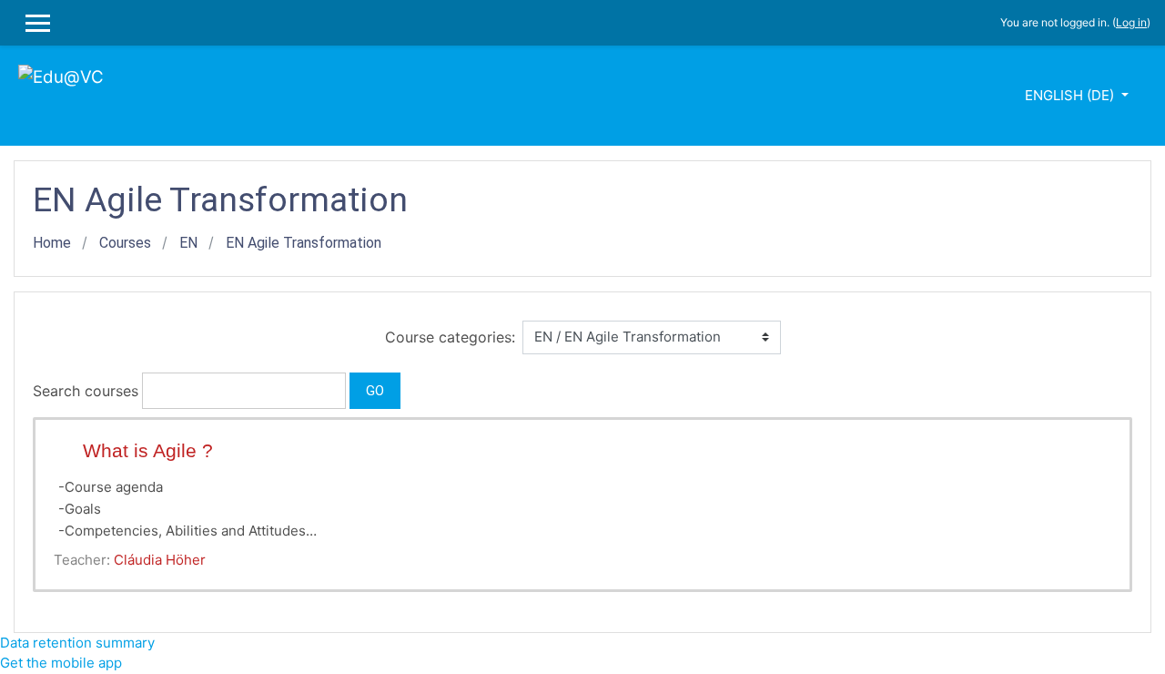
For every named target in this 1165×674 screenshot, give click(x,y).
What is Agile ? (148, 450)
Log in (1131, 22)
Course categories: (450, 337)
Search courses (85, 391)
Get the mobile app (61, 662)
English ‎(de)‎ (1071, 95)
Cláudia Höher (160, 559)
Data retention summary (77, 642)
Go (375, 391)
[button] (412, 390)
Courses (125, 242)
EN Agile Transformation (303, 242)
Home (52, 242)
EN (188, 242)
